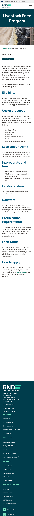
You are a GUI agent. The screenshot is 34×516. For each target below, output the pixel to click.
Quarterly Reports (8, 480)
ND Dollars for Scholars (10, 457)
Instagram (12, 514)
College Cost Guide (9, 442)
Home (4, 48)
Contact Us (6, 418)
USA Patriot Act (7, 500)
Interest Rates (7, 477)
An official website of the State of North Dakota (14, 1)
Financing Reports (8, 473)
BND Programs (8, 59)
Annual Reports (7, 466)
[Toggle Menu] (30, 6)
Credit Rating (7, 469)
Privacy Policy (7, 493)
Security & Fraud (8, 496)
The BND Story (7, 433)
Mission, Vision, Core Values (11, 429)
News (9, 48)
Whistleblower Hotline (9, 503)
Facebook (12, 509)
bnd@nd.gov (21, 272)
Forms (5, 449)
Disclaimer (6, 489)
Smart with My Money (9, 453)
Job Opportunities (8, 426)
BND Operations (8, 422)
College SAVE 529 (9, 446)
